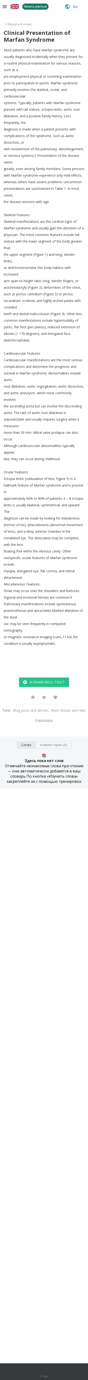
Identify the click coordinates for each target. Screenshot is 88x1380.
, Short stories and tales (67, 710)
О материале (44, 720)
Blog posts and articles (31, 710)
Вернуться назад (19, 24)
